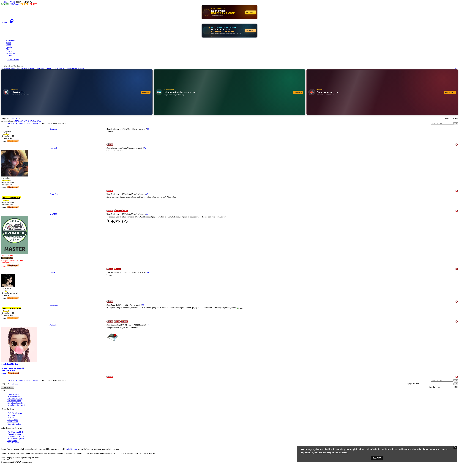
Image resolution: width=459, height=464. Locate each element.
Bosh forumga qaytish (15, 438)
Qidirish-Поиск (78, 68)
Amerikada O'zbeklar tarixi (17, 405)
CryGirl (54, 148)
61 (148, 129)
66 (143, 305)
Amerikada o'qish (14, 401)
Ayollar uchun (12, 422)
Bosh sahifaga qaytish (15, 436)
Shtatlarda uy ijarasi (14, 399)
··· (40, 4)
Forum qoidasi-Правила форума (58, 68)
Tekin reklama (12, 420)
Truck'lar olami (13, 394)
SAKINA (37, 121)
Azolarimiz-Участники (35, 68)
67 (148, 325)
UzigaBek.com (71, 449)
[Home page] (124, 210)
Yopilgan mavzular (23, 123)
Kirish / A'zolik (13, 60)
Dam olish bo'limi (14, 424)
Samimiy (53, 129)
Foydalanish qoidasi (15, 432)
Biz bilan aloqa (13, 443)
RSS (455, 68)
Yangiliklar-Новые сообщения (13, 68)
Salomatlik (11, 415)
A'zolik (12, 2)
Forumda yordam (14, 434)
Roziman (376, 458)
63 (147, 194)
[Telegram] (7, 447)
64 (147, 214)
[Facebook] (3, 447)
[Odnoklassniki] (5, 447)
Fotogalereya (12, 441)
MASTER (19, 121)
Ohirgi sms (36, 123)
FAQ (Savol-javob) (14, 413)
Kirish (5, 2)
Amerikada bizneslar (15, 403)
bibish (53, 272)
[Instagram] (1, 447)
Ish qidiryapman (13, 396)
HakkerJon (54, 194)
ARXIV (11, 123)
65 (148, 272)
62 (145, 148)
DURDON (28, 121)
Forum (3, 123)
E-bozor (10, 417)
